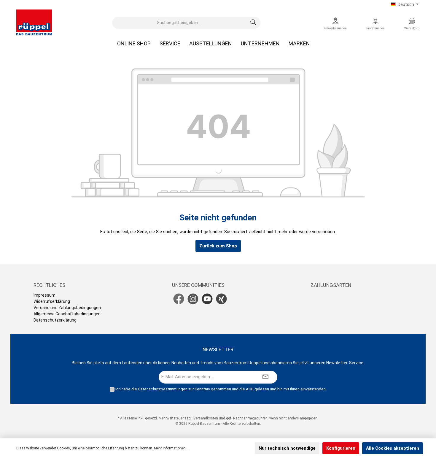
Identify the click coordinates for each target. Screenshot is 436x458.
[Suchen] (253, 23)
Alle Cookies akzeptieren (392, 448)
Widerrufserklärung (52, 301)
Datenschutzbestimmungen (162, 389)
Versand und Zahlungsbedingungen (67, 307)
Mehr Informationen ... (171, 448)
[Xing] (221, 299)
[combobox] (179, 23)
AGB (250, 389)
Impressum (44, 295)
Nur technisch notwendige (287, 448)
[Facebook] (178, 299)
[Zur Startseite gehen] (34, 22)
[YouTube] (207, 299)
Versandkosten (205, 418)
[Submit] (265, 377)
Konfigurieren (340, 448)
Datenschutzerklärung (55, 320)
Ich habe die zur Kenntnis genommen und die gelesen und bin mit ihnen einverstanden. (221, 389)
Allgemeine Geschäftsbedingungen (67, 313)
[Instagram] (193, 299)
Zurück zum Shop (218, 246)
